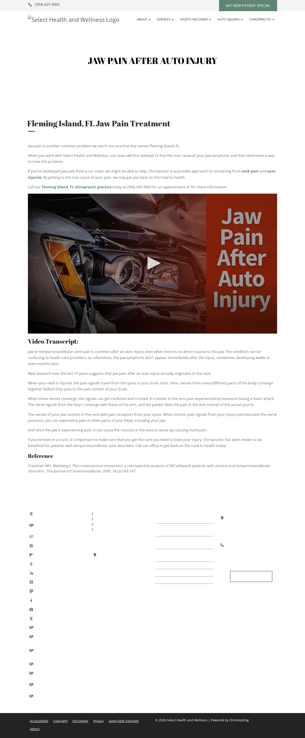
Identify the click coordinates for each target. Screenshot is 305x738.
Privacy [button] (98, 721)
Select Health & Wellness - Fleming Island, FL (120, 554)
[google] (224, 568)
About (142, 19)
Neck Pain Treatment (52, 590)
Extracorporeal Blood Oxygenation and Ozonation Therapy (58, 650)
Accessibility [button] (39, 721)
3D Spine (104, 513)
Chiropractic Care (49, 513)
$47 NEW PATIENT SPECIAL (248, 5)
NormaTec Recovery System (58, 545)
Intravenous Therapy (52, 636)
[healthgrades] (268, 568)
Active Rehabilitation (52, 536)
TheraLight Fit (46, 627)
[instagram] (257, 568)
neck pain (250, 171)
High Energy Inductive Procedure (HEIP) (53, 684)
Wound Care (45, 672)
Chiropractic (260, 19)
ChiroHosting (239, 720)
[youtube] (246, 568)
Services (164, 19)
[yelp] (235, 568)
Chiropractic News (112, 524)
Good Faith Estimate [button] (124, 721)
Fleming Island (251, 576)
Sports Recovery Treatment (58, 563)
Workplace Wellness (51, 609)
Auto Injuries (228, 19)
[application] (152, 264)
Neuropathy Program (53, 663)
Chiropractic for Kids (52, 599)
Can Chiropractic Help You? (120, 519)
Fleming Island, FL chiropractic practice (76, 186)
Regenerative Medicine (54, 618)
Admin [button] (35, 729)
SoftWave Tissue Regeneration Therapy (60, 524)
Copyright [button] (60, 721)
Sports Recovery (194, 19)
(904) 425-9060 (46, 4)
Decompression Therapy (55, 695)
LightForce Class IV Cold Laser (59, 554)
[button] (152, 263)
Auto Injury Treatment (53, 572)
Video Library (108, 529)
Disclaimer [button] (80, 721)
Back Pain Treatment (52, 581)
